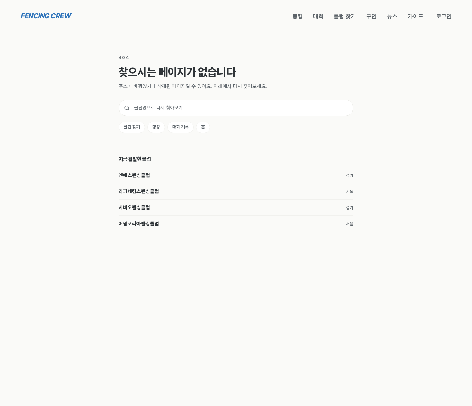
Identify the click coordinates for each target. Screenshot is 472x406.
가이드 (415, 15)
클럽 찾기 (345, 15)
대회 (318, 15)
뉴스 (392, 15)
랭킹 (297, 15)
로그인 (444, 15)
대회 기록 (180, 126)
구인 (371, 15)
